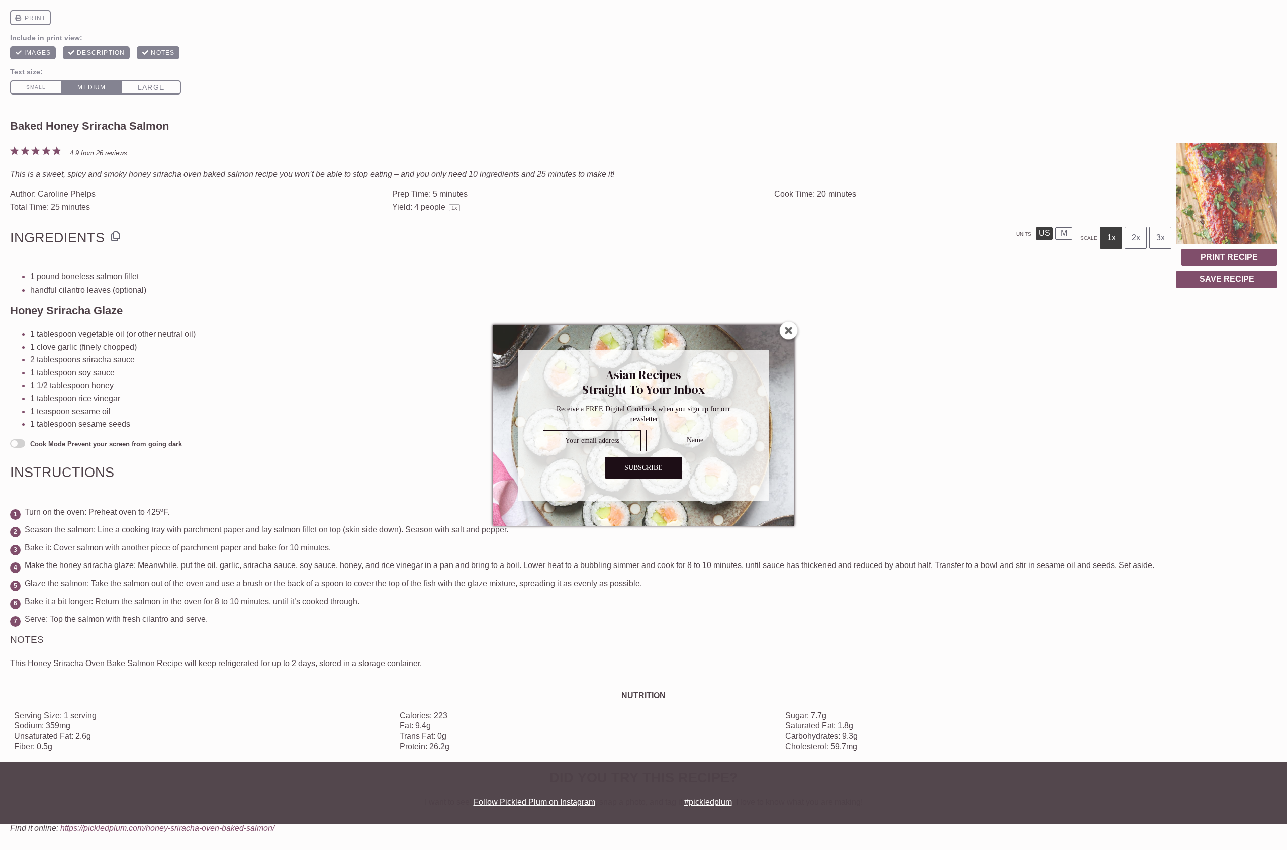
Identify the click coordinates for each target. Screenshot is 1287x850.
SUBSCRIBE (643, 467)
